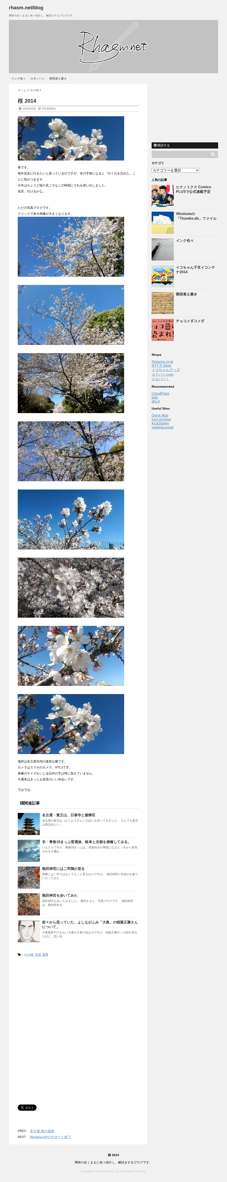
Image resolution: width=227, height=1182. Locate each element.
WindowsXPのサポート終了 (50, 1137)
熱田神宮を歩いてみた (60, 895)
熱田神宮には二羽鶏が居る (63, 869)
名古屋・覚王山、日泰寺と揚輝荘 (68, 815)
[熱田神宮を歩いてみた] (29, 904)
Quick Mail (160, 415)
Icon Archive (161, 419)
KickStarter (160, 423)
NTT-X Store (161, 366)
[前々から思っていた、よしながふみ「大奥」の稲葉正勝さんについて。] (29, 931)
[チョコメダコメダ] (163, 339)
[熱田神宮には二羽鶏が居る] (29, 878)
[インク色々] (163, 258)
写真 (38, 954)
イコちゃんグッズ (166, 370)
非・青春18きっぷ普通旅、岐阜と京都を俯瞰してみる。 (86, 842)
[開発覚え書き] (163, 312)
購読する (163, 145)
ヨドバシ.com (162, 374)
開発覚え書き (58, 78)
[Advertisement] (55, 998)
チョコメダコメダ (190, 321)
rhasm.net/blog (26, 7)
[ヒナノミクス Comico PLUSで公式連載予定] (163, 205)
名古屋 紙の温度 (42, 1131)
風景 (45, 954)
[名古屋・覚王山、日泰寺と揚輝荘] (29, 824)
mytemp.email (163, 427)
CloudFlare (160, 393)
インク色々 (18, 78)
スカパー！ (160, 379)
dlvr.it (156, 401)
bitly (155, 397)
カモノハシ (37, 78)
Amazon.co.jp (162, 362)
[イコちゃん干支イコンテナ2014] (163, 285)
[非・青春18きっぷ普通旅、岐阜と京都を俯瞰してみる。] (29, 851)
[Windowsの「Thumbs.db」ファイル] (163, 232)
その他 (28, 954)
